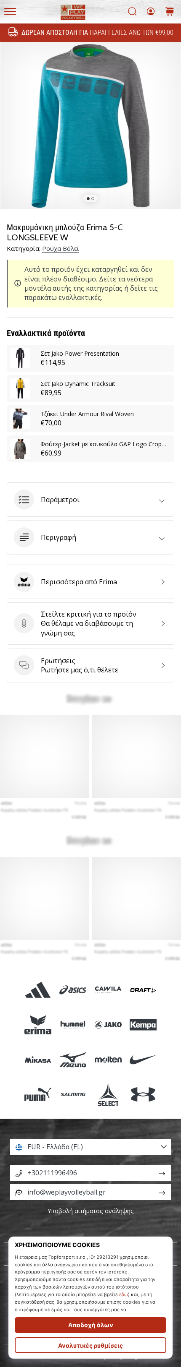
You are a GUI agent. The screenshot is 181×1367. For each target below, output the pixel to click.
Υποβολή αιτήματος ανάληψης (91, 1211)
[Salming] (73, 1094)
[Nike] (142, 1059)
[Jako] (107, 1025)
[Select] (107, 1094)
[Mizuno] (73, 1059)
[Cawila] (107, 989)
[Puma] (38, 1094)
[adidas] (38, 989)
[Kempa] (142, 1025)
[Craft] (142, 989)
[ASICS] (73, 989)
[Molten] (107, 1059)
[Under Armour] (142, 1094)
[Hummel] (73, 1025)
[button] (90, 499)
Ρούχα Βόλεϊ (60, 248)
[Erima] (38, 1025)
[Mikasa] (38, 1059)
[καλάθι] (169, 12)
